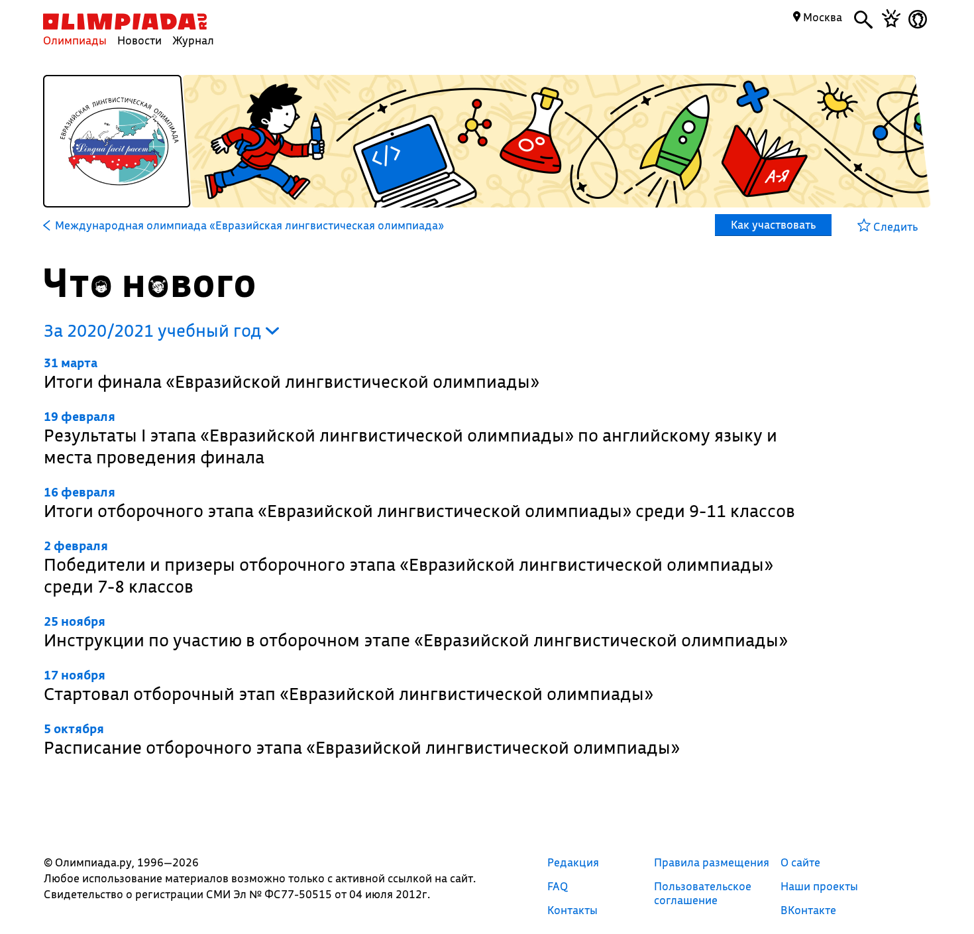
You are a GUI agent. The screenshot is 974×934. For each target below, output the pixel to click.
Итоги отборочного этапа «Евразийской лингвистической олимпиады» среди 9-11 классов (419, 503)
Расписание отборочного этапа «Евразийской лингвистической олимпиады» (362, 739)
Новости (139, 40)
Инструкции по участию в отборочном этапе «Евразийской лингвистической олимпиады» (416, 632)
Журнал (193, 40)
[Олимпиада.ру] (125, 21)
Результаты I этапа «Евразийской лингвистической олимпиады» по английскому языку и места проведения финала (410, 438)
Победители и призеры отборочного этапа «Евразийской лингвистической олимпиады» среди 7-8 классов (408, 567)
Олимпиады (75, 40)
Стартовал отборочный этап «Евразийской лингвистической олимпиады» (348, 686)
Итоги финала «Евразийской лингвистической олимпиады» (291, 373)
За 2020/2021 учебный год (155, 330)
